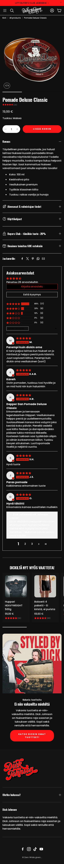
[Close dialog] (60, 382)
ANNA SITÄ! (32, 439)
